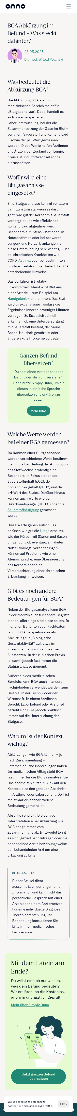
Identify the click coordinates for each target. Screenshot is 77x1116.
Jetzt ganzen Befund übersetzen (38, 1076)
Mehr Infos (38, 411)
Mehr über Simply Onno (30, 1005)
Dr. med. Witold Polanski (43, 59)
